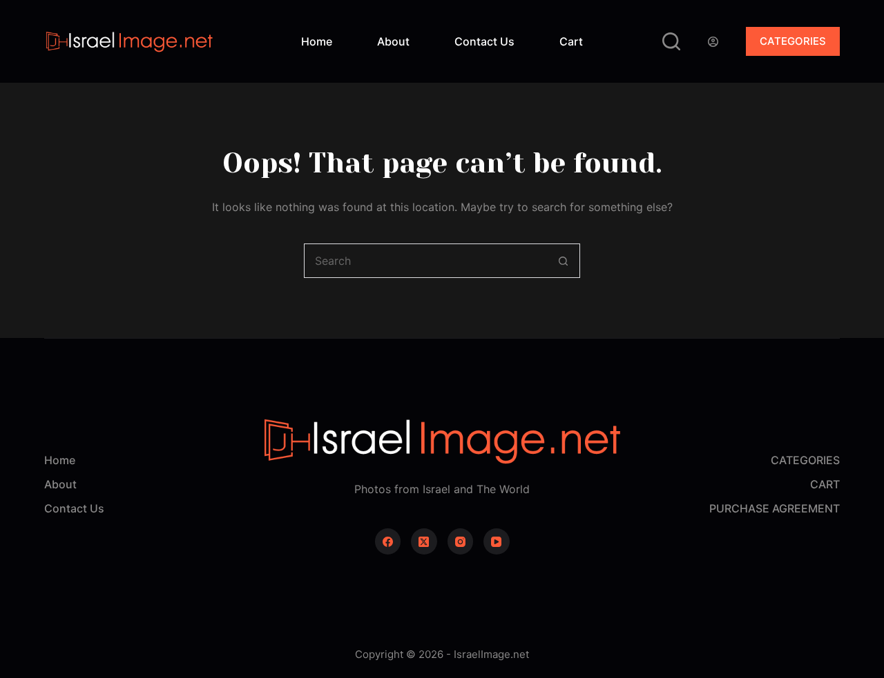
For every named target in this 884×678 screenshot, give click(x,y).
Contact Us (484, 41)
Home (316, 41)
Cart (571, 41)
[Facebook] (388, 541)
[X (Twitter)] (424, 541)
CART (825, 484)
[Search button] (562, 260)
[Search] (671, 41)
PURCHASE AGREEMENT (774, 508)
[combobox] (425, 260)
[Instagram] (461, 541)
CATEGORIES (793, 41)
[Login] (713, 42)
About (393, 41)
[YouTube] (496, 541)
